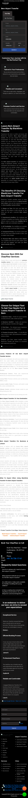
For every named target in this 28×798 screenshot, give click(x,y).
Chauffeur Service (6, 764)
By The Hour (8, 18)
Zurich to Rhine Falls (21, 770)
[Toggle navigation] (27, 3)
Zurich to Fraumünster (21, 766)
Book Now (5, 741)
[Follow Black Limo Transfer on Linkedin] (14, 788)
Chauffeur (5, 752)
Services (4, 750)
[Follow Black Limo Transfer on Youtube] (14, 790)
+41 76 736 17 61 (14, 558)
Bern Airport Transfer (21, 744)
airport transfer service (18, 178)
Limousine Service (6, 766)
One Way (7, 13)
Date (7, 36)
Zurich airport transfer (11, 288)
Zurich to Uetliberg (21, 768)
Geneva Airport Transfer (17, 535)
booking (26, 516)
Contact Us (5, 757)
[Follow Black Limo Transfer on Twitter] (14, 786)
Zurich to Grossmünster (22, 764)
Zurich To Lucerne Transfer (20, 774)
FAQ (3, 745)
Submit (14, 728)
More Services (6, 770)
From (7, 23)
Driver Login (5, 748)
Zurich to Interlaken (21, 778)
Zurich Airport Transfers (22, 739)
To (6, 30)
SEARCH (14, 50)
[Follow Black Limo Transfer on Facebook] (14, 785)
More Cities (19, 781)
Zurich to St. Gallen (21, 776)
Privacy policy (14, 796)
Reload (21, 723)
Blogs (4, 743)
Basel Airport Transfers (9, 534)
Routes (4, 754)
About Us (5, 739)
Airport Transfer (6, 768)
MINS (19, 43)
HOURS (8, 43)
